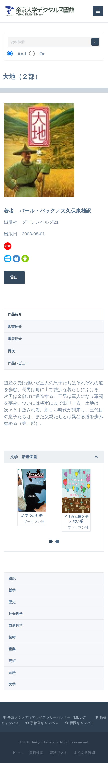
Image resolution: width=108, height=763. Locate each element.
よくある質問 (84, 753)
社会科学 (16, 614)
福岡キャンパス (82, 723)
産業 (12, 649)
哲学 (12, 590)
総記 (12, 578)
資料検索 (36, 753)
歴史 (12, 602)
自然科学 (16, 626)
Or (40, 54)
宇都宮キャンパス (44, 723)
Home (18, 753)
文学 (12, 684)
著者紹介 (15, 339)
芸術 (12, 661)
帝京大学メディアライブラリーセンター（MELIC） (47, 718)
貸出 (14, 277)
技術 (12, 637)
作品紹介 (15, 314)
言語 (12, 672)
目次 (11, 351)
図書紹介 (15, 326)
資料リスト (58, 753)
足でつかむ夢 (32, 516)
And (19, 54)
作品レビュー (18, 363)
